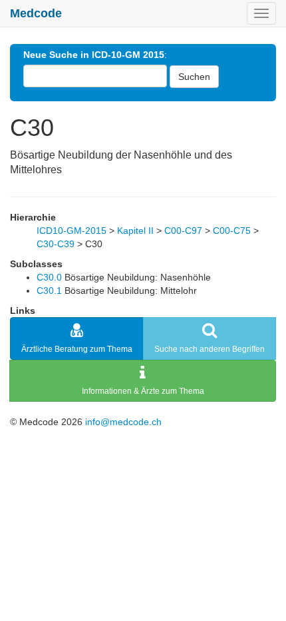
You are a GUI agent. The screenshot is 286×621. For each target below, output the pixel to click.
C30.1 (49, 290)
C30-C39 (55, 244)
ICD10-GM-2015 (71, 230)
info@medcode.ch (123, 421)
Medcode (36, 13)
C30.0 (49, 277)
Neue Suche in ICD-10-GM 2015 (93, 54)
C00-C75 (232, 230)
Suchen (194, 76)
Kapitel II (135, 230)
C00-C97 (183, 230)
